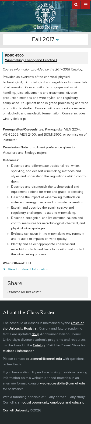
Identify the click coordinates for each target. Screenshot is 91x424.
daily (35, 334)
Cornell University (16, 410)
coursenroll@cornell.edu (44, 359)
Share (14, 283)
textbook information (18, 351)
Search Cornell (76, 4)
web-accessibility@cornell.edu (62, 383)
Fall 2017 (44, 39)
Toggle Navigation (85, 4)
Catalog (39, 345)
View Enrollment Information (28, 269)
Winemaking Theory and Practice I (31, 60)
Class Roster (45, 26)
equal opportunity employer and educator (53, 402)
